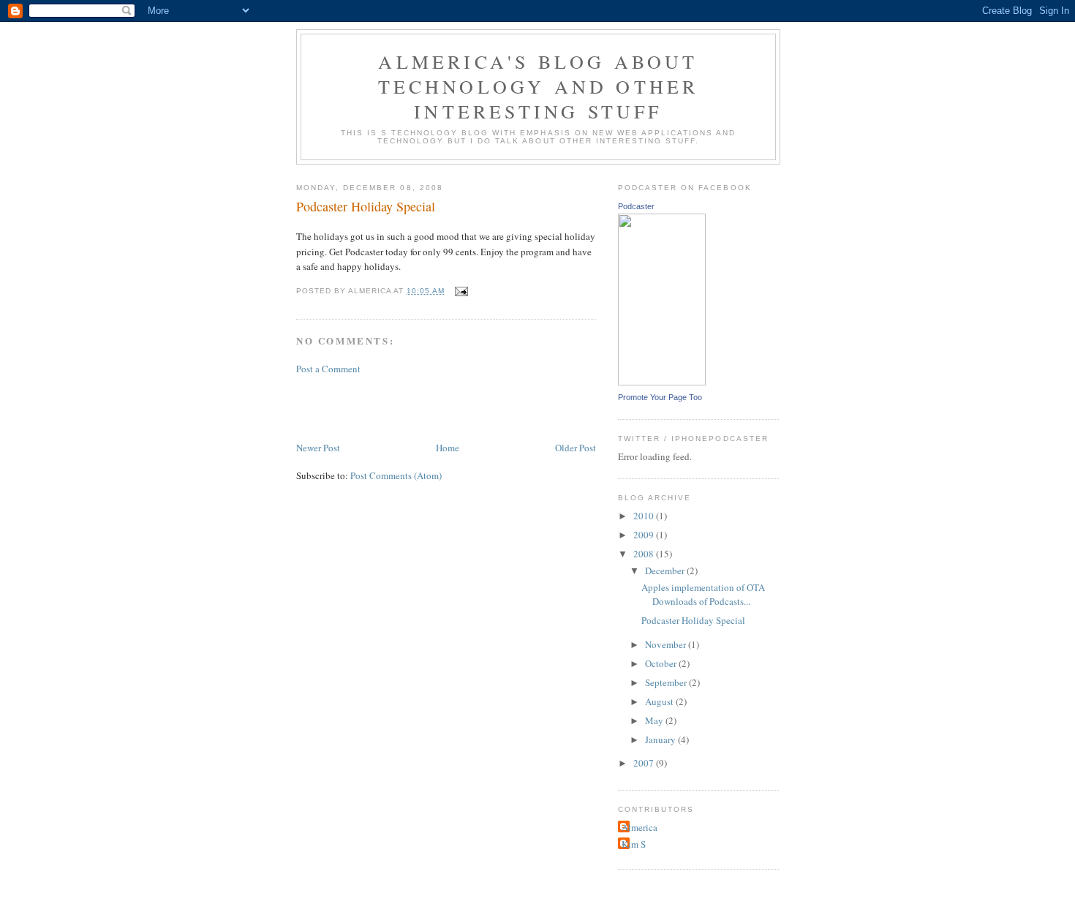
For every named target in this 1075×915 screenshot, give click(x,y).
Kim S (634, 844)
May (655, 720)
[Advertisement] (467, 407)
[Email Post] (460, 291)
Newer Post (318, 447)
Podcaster (636, 206)
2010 (644, 515)
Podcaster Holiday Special (365, 206)
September (667, 682)
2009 (644, 534)
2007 (644, 762)
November (666, 644)
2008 (644, 553)
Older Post (575, 447)
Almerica (639, 827)
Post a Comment (328, 368)
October (662, 663)
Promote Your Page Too (660, 397)
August (660, 701)
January (661, 739)
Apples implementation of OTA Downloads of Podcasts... (703, 595)
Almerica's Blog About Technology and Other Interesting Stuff (538, 86)
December (666, 570)
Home (447, 447)
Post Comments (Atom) (396, 475)
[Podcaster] (662, 381)
